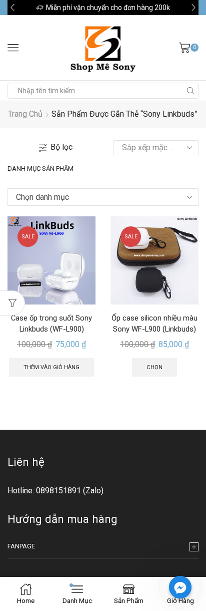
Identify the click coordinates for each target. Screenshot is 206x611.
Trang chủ (25, 114)
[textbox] (95, 197)
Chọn (154, 367)
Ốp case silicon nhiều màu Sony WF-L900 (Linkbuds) (155, 324)
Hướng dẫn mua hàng (63, 518)
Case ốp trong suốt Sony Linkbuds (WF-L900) (51, 324)
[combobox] (103, 196)
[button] (12, 7)
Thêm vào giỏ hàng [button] (52, 367)
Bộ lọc (61, 147)
